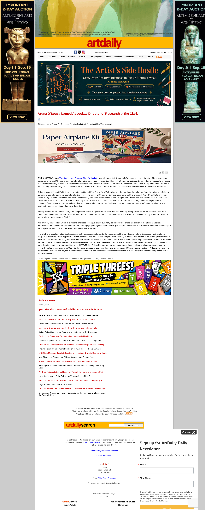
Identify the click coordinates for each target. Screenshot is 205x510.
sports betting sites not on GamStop (104, 451)
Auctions (126, 411)
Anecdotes (80, 414)
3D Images (112, 414)
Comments (130, 57)
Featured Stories (115, 411)
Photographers (96, 57)
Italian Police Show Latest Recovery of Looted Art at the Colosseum (68, 332)
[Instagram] (83, 53)
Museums (82, 57)
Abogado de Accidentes (104, 456)
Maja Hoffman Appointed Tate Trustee (55, 384)
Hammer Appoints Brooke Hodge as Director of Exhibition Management (70, 340)
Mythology (104, 414)
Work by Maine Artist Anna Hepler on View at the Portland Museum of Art (71, 372)
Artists (62, 57)
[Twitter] (79, 53)
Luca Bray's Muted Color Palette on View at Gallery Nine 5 (64, 376)
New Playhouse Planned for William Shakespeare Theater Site (66, 357)
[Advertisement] (139, 318)
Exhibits (87, 409)
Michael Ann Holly (92, 259)
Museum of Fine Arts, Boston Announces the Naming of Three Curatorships (72, 389)
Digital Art (108, 409)
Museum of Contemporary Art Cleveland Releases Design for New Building (71, 344)
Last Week (52, 57)
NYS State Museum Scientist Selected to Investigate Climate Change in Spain (73, 353)
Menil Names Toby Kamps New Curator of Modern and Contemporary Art (71, 380)
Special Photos (90, 411)
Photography (128, 409)
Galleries (71, 57)
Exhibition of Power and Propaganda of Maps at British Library (66, 336)
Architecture (117, 409)
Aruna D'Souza (78, 259)
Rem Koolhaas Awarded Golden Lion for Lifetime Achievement (66, 324)
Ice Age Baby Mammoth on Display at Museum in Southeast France (68, 315)
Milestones (100, 409)
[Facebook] (75, 53)
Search (140, 57)
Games (108, 57)
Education (95, 414)
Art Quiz (88, 414)
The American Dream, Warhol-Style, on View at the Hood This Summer (70, 349)
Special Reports (103, 411)
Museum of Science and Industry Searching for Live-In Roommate (68, 328)
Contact (150, 57)
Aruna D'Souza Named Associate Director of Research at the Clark (68, 361)
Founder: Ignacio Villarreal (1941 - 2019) (104, 469)
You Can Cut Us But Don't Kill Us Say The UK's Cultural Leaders (67, 319)
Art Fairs (133, 411)
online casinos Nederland (92, 442)
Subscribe (118, 57)
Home (42, 57)
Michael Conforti (107, 259)
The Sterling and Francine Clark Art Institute (78, 178)
